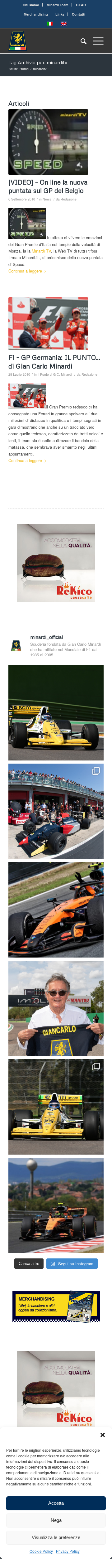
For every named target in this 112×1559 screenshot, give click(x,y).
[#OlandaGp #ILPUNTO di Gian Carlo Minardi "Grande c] (56, 910)
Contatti (78, 14)
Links (59, 14)
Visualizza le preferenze (56, 1537)
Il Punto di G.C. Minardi (55, 374)
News (47, 199)
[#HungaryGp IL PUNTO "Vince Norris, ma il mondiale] (56, 1205)
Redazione (69, 199)
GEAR (81, 4)
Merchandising (36, 14)
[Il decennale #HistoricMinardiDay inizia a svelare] (56, 811)
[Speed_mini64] (48, 142)
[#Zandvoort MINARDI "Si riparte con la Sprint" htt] (56, 1008)
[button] (103, 1435)
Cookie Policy (41, 1551)
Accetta (56, 1503)
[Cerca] (80, 40)
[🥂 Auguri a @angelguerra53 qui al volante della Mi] (56, 712)
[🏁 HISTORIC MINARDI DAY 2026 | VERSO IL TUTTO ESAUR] (56, 1107)
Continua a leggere (25, 271)
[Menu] (95, 40)
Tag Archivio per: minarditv (37, 62)
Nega (56, 1520)
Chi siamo (31, 4)
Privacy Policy (68, 1551)
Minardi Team (57, 4)
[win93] (48, 323)
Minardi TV (41, 251)
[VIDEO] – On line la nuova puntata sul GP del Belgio (47, 186)
